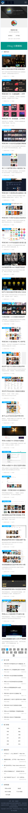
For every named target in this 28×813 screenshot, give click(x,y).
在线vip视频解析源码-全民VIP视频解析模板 (14, 639)
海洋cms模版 (8, 791)
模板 (19, 731)
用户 (8, 734)
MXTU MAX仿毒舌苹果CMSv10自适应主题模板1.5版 (14, 292)
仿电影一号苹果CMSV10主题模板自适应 (14, 490)
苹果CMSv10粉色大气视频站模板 (12, 717)
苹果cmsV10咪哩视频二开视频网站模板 (14, 711)
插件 (19, 741)
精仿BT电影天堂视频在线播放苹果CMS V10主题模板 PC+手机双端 (13, 366)
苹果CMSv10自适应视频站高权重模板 (13, 675)
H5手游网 (8, 794)
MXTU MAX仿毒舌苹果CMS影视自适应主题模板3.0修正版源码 (13, 69)
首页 (10, 801)
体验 (8, 741)
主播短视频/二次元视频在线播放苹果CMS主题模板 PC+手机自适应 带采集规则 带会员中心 (13, 317)
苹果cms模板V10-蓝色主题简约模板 (14, 465)
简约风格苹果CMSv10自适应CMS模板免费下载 (14, 589)
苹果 (8, 731)
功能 (19, 734)
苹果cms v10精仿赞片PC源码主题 (13, 614)
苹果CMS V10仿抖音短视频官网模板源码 (14, 143)
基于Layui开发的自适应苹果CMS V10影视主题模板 (13, 416)
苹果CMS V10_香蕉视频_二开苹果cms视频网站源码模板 (13, 118)
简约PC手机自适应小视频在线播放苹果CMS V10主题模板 (13, 391)
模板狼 (16, 801)
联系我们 (10, 35)
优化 (19, 744)
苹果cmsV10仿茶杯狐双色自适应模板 (13, 681)
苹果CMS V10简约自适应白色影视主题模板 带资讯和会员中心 (14, 218)
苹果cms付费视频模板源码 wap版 (12, 687)
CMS (8, 728)
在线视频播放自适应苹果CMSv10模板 (13, 564)
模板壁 (19, 788)
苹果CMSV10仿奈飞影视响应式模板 (13, 705)
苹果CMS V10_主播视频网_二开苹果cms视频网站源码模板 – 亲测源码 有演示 (14, 94)
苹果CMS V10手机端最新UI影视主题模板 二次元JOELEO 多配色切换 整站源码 (14, 242)
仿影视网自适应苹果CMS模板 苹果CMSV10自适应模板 (13, 515)
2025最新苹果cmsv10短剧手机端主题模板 (13, 267)
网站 (19, 728)
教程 (13, 801)
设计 (8, 738)
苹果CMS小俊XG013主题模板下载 (12, 693)
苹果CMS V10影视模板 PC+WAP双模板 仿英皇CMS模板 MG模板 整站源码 (13, 341)
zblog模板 (14, 810)
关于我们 (18, 35)
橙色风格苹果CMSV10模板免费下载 (14, 540)
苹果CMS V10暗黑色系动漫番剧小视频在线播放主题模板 (14, 193)
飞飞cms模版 (19, 791)
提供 (8, 744)
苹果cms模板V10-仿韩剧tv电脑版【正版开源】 (13, 440)
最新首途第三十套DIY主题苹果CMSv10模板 (15, 699)
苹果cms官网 (8, 788)
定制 (19, 738)
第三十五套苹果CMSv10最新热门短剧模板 (13, 168)
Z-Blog (20, 808)
